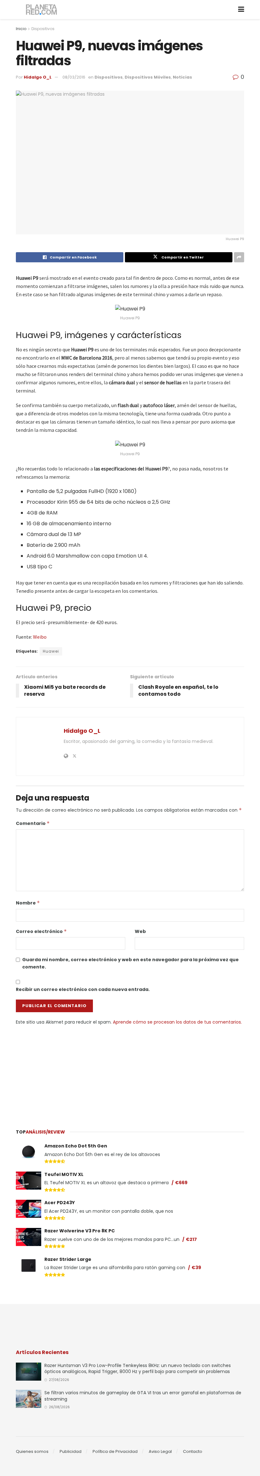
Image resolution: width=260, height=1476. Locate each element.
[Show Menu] (241, 9)
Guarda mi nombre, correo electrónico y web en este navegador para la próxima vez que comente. (130, 963)
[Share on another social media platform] (239, 257)
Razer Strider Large (67, 1259)
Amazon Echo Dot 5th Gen (75, 1146)
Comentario (33, 823)
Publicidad (70, 1451)
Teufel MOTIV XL (63, 1174)
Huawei (51, 651)
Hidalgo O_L (38, 77)
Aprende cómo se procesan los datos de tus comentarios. (177, 1022)
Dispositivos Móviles (148, 77)
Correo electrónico (41, 931)
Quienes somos (32, 1451)
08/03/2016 (73, 77)
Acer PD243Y (59, 1202)
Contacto (192, 1451)
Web (140, 931)
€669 (181, 1182)
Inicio (21, 28)
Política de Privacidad (115, 1451)
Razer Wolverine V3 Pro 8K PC (79, 1231)
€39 (196, 1267)
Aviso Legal (160, 1451)
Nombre (28, 903)
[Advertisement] (130, 1073)
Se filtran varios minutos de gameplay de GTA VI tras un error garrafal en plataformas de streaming (142, 1396)
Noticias (182, 77)
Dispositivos (43, 28)
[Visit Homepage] (42, 9)
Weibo (40, 637)
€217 (191, 1239)
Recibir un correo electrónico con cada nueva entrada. (83, 989)
